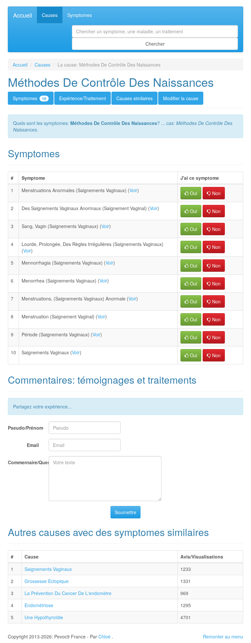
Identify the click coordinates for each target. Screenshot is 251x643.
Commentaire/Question (26, 462)
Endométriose (39, 605)
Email (33, 445)
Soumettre (125, 512)
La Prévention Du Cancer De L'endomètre (68, 593)
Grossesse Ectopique (47, 581)
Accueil (22, 15)
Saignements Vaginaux (48, 569)
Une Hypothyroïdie (44, 617)
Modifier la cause (180, 98)
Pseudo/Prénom (25, 427)
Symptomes (79, 15)
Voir (133, 190)
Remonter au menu (223, 636)
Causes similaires (134, 98)
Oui (193, 193)
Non (216, 193)
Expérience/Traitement (82, 98)
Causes (50, 15)
